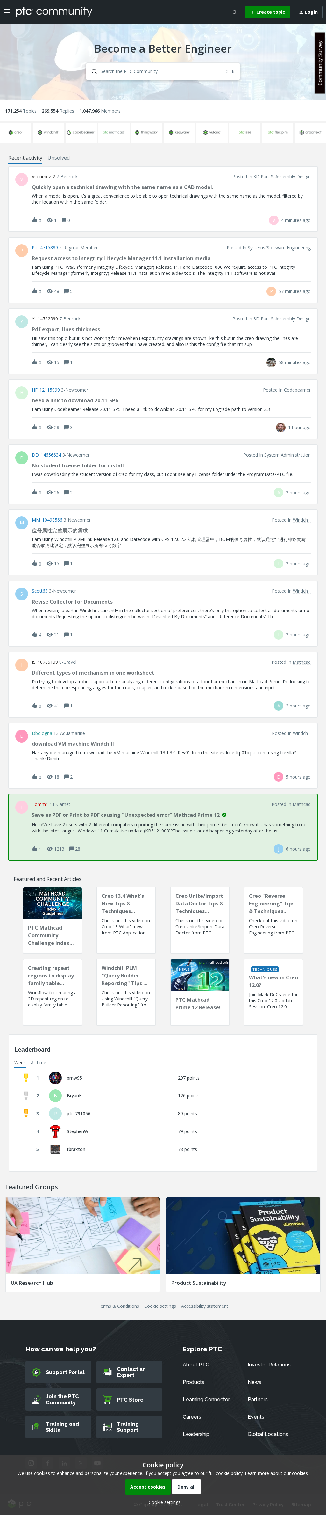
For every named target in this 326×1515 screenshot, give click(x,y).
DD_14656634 (46, 455)
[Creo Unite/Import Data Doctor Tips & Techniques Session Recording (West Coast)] (200, 920)
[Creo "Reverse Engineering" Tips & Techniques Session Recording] (273, 920)
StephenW (77, 1131)
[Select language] (235, 12)
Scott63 (40, 591)
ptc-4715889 (45, 247)
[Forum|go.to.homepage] (54, 12)
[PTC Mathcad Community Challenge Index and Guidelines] (52, 920)
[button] (163, 1502)
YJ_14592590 (45, 319)
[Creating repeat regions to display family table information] (52, 992)
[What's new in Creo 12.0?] (273, 992)
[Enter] (92, 71)
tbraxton (76, 1149)
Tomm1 (40, 804)
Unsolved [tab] (58, 157)
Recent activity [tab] (25, 157)
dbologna (42, 733)
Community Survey (319, 62)
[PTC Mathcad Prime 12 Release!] (200, 992)
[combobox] (163, 71)
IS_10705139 (45, 662)
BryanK (74, 1096)
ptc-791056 (78, 1113)
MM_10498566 (47, 520)
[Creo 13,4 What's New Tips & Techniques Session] (126, 920)
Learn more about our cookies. (277, 1473)
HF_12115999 (46, 390)
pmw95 (74, 1078)
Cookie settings (160, 1306)
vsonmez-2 (43, 176)
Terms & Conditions (118, 1306)
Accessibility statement (204, 1306)
